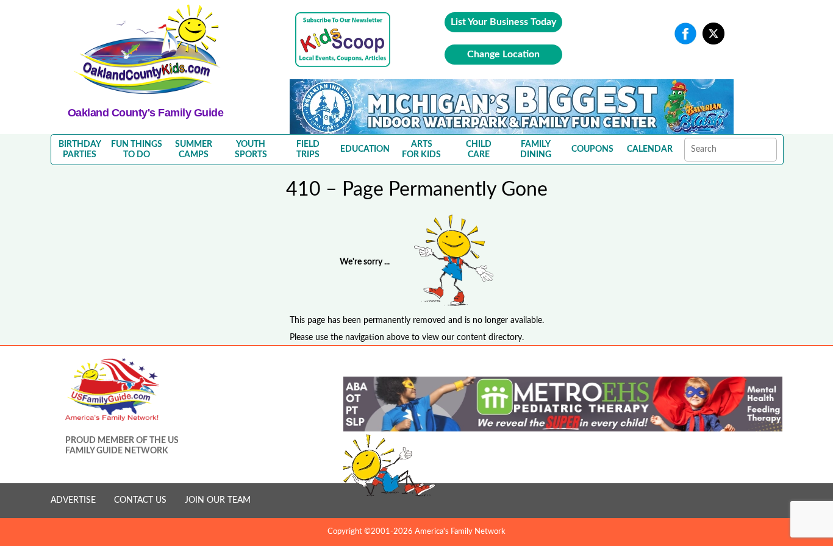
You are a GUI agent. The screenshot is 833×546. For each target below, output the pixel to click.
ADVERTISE (73, 500)
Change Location (503, 54)
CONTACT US (140, 500)
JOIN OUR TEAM (218, 500)
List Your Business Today (503, 22)
